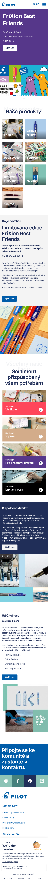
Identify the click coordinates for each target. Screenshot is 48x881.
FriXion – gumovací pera (13, 813)
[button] (14, 95)
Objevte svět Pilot (11, 834)
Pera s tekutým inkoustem (13, 823)
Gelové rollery (8, 818)
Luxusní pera (8, 828)
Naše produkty (9, 806)
